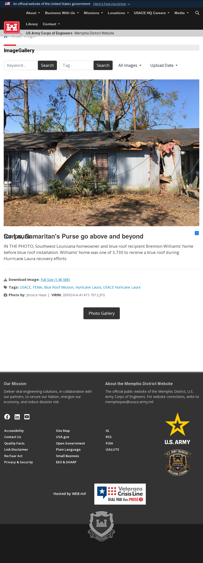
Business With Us (60, 13)
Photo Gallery (102, 313)
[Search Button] (197, 13)
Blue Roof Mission (59, 287)
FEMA (37, 287)
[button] (112, 3)
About (31, 13)
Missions (92, 13)
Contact (50, 24)
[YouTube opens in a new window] (26, 416)
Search (47, 65)
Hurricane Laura (88, 287)
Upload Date (162, 65)
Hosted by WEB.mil (69, 493)
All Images (128, 65)
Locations (117, 13)
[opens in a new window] (17, 416)
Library (32, 24)
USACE (25, 287)
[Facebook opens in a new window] (7, 416)
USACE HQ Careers (150, 13)
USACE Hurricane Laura (121, 287)
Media (180, 13)
